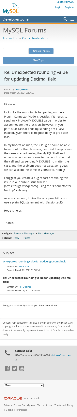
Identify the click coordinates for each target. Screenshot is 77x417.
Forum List (10, 38)
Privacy (8, 405)
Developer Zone (16, 19)
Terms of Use (44, 405)
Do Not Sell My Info (24, 405)
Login (58, 7)
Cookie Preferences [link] (16, 409)
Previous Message (24, 233)
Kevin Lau (24, 266)
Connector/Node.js (35, 38)
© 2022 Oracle (32, 398)
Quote (26, 238)
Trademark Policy (63, 405)
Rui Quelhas (25, 286)
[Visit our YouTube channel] (22, 370)
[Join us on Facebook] (7, 370)
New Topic (38, 60)
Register (69, 7)
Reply (16, 238)
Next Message (46, 233)
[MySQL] (11, 8)
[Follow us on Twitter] (14, 370)
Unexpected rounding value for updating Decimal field (34, 261)
